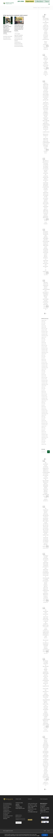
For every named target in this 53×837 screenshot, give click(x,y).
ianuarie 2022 (44, 395)
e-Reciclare (39, 1)
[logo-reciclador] (8, 4)
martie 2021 (43, 408)
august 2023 (43, 369)
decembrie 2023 (44, 363)
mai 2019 (43, 430)
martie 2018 (43, 444)
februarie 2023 (44, 377)
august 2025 (43, 337)
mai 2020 (43, 419)
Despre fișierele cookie (20, 808)
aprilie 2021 (43, 406)
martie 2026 (43, 327)
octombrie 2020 (44, 412)
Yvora (47, 1)
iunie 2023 (43, 371)
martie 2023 (43, 376)
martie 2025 (43, 344)
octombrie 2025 (44, 334)
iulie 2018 (43, 440)
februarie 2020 (44, 421)
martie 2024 (43, 360)
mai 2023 (43, 373)
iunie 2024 (43, 356)
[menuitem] (21, 1)
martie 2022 (43, 392)
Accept (44, 835)
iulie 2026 (43, 321)
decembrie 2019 (44, 423)
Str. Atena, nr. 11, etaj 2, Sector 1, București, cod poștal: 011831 (32, 806)
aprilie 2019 (43, 431)
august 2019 (43, 426)
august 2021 (43, 401)
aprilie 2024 (43, 359)
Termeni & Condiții (19, 802)
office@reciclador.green (33, 811)
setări (38, 835)
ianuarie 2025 (44, 346)
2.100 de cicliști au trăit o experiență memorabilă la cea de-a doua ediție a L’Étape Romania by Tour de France (19, 28)
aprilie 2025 (43, 342)
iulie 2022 (43, 387)
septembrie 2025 (44, 335)
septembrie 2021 (44, 399)
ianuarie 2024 (44, 362)
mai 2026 (43, 324)
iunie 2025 (43, 339)
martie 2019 (43, 433)
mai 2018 (43, 442)
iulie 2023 (43, 370)
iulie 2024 (43, 355)
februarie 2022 (44, 394)
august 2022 (43, 385)
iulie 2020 (43, 416)
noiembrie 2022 (44, 381)
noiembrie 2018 (44, 434)
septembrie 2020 (44, 413)
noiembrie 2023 (44, 364)
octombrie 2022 (44, 383)
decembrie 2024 (44, 348)
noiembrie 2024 (44, 349)
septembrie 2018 (44, 437)
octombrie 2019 (44, 424)
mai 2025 (43, 341)
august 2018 (43, 438)
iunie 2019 (43, 428)
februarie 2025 (44, 345)
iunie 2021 (43, 403)
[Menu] (49, 4)
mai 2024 (43, 357)
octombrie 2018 (44, 435)
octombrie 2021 (44, 398)
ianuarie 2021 (44, 409)
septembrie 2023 (44, 367)
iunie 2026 (43, 323)
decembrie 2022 (44, 380)
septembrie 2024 (44, 352)
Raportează (30, 1)
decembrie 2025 (44, 331)
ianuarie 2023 (44, 378)
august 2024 (43, 353)
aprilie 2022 (43, 391)
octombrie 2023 (44, 366)
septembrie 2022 (44, 384)
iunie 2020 (43, 417)
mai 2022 (43, 390)
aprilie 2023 (43, 374)
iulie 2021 (43, 402)
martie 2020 (43, 420)
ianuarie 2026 (44, 330)
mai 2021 (43, 405)
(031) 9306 (21, 1)
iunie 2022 (43, 388)
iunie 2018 (43, 441)
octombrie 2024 (44, 351)
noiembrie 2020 (44, 410)
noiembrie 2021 (44, 396)
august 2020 (43, 415)
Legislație (17, 804)
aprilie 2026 (43, 325)
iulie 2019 (43, 427)
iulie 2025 (43, 338)
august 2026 (43, 320)
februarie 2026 (44, 328)
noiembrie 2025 (44, 332)
